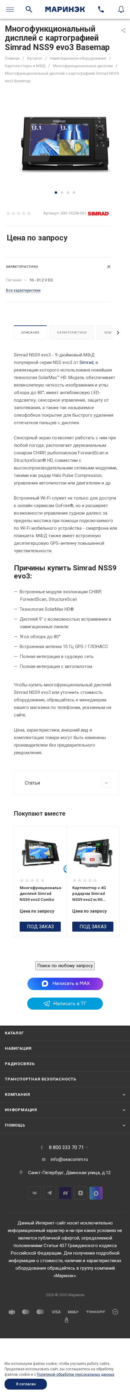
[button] (56, 192)
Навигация (18, 1048)
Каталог (14, 1033)
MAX (95, 1193)
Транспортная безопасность (40, 1079)
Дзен (80, 1193)
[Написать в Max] (65, 983)
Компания (17, 1094)
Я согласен (26, 1384)
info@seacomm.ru (69, 1159)
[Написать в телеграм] (65, 1008)
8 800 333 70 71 (66, 1147)
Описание (30, 332)
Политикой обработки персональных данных (75, 1374)
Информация (21, 1110)
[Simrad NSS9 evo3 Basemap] (65, 143)
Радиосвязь (20, 1063)
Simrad (86, 362)
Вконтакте (34, 1193)
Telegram (49, 1193)
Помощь (15, 1125)
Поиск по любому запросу (65, 965)
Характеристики (71, 332)
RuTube (65, 1193)
